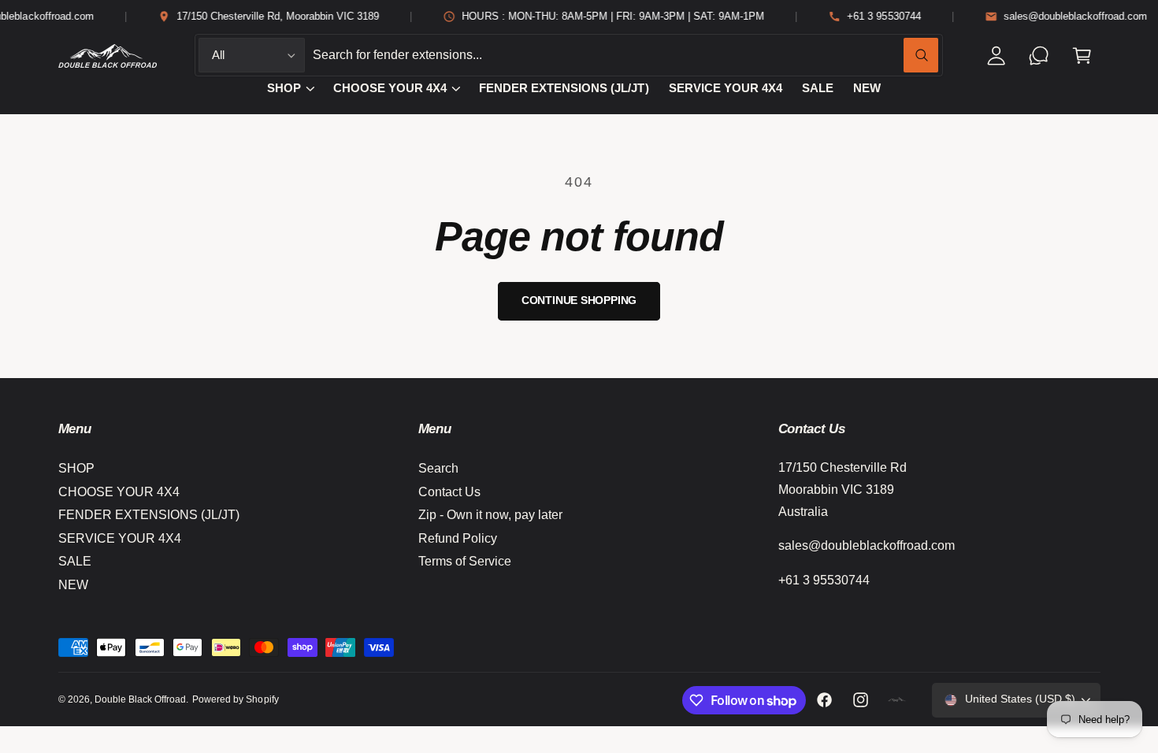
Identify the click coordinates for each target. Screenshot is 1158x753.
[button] (1082, 55)
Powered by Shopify (235, 699)
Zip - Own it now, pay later (490, 514)
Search (438, 468)
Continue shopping (579, 300)
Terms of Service (464, 561)
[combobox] (625, 55)
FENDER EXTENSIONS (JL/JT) (148, 514)
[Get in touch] (1039, 55)
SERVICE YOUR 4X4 (119, 538)
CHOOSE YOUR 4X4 (390, 88)
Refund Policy (457, 538)
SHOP (284, 88)
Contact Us (449, 492)
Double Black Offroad (140, 699)
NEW (73, 585)
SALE (74, 561)
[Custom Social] (897, 700)
